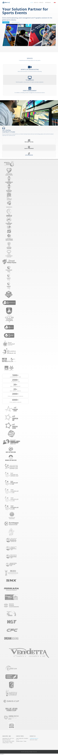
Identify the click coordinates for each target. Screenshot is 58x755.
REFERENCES (48, 2)
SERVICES (41, 2)
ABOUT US (36, 2)
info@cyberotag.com (34, 738)
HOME (31, 2)
